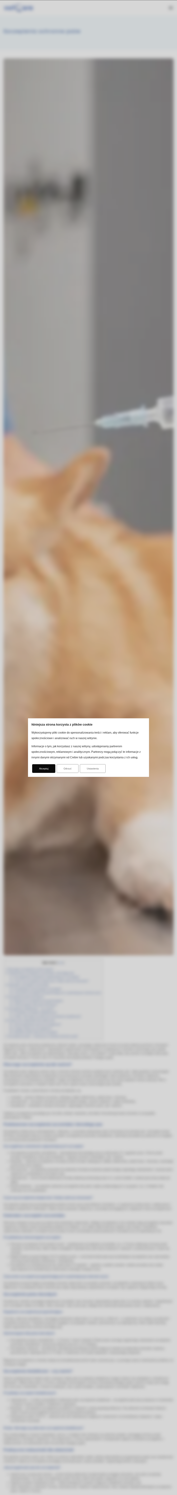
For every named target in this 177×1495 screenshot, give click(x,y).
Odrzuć (68, 768)
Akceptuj (43, 768)
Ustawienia (93, 768)
